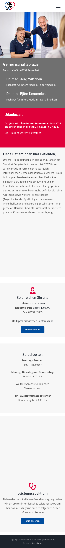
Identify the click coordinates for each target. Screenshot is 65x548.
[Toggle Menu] (58, 6)
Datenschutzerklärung (32, 543)
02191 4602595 (41, 307)
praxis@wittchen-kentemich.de (35, 321)
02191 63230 (38, 303)
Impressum (48, 539)
